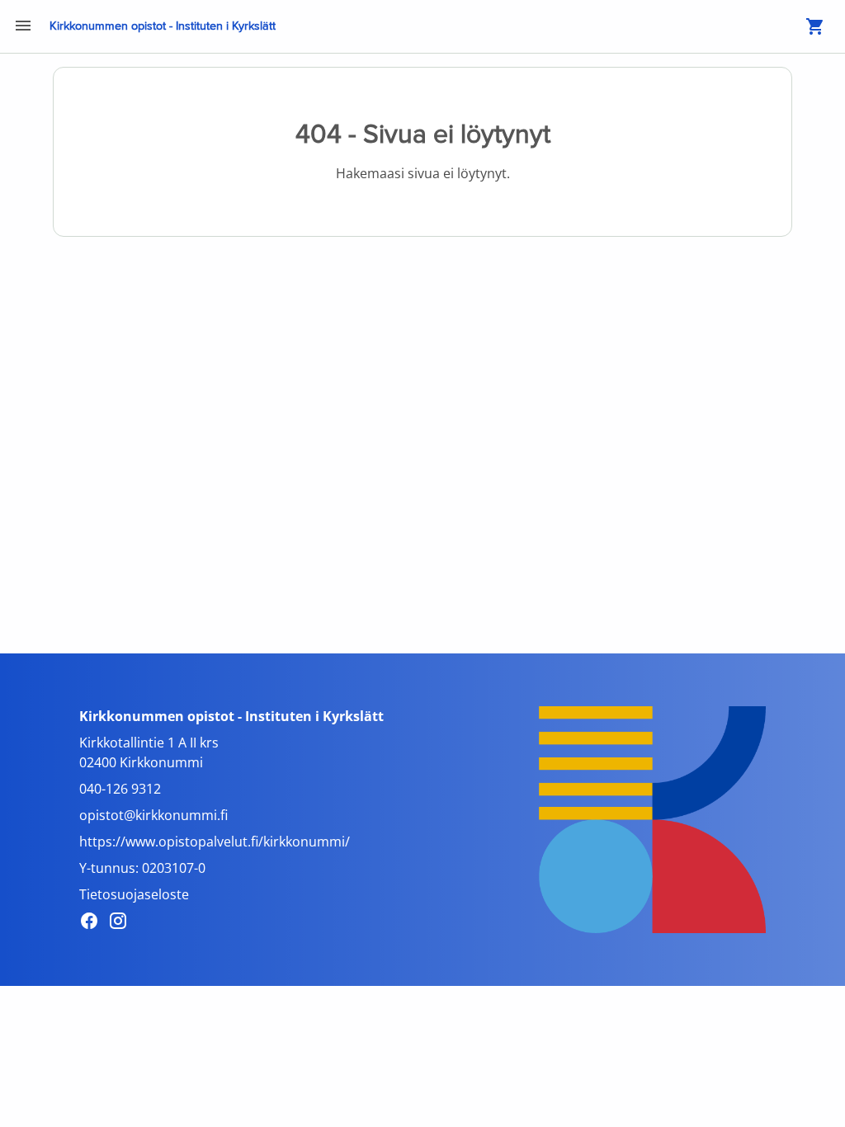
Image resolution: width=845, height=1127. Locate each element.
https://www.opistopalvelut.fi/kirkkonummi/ (214, 841)
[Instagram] (122, 923)
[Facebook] (93, 923)
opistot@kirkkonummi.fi (153, 815)
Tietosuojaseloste (134, 894)
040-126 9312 (120, 789)
